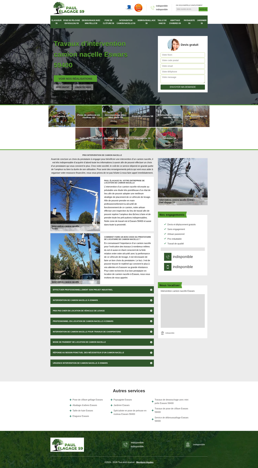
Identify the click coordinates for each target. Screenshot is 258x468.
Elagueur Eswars (81, 416)
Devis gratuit (62, 87)
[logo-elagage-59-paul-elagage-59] (68, 7)
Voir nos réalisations (75, 78)
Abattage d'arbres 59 (175, 21)
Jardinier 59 (202, 21)
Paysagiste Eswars (123, 400)
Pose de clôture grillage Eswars (88, 400)
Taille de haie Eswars (83, 410)
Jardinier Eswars (122, 405)
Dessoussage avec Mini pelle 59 (91, 21)
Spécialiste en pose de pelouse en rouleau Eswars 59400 (130, 412)
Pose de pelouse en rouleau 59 (71, 21)
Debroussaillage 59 (146, 21)
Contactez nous (83, 87)
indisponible (162, 6)
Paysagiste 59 (189, 21)
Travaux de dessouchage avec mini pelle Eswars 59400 (171, 401)
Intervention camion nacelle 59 (126, 21)
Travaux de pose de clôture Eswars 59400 (171, 410)
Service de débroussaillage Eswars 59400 (171, 419)
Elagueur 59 (56, 21)
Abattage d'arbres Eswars (85, 405)
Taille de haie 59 (162, 21)
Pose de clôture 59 (108, 21)
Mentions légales (144, 462)
